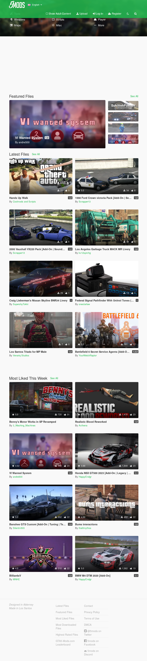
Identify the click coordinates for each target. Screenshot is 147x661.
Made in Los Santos (20, 608)
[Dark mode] (128, 13)
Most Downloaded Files (66, 626)
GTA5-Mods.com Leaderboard (65, 642)
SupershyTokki (20, 304)
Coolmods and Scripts (24, 201)
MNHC (16, 579)
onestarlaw (84, 304)
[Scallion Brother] (123, 128)
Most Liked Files (65, 618)
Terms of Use (91, 618)
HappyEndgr (85, 476)
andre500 (17, 476)
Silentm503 (19, 528)
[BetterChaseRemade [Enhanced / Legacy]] (123, 116)
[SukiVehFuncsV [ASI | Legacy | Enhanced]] (123, 105)
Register (116, 13)
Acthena (83, 425)
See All (134, 96)
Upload (83, 13)
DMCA (87, 624)
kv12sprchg (85, 252)
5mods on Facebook (91, 642)
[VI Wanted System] (123, 139)
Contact (88, 606)
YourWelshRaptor (88, 355)
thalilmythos (85, 528)
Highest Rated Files (67, 634)
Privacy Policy (92, 612)
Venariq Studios (21, 355)
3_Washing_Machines (24, 425)
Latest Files (62, 606)
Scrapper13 (85, 201)
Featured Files (64, 612)
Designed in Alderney (21, 604)
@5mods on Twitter (92, 632)
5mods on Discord (91, 652)
